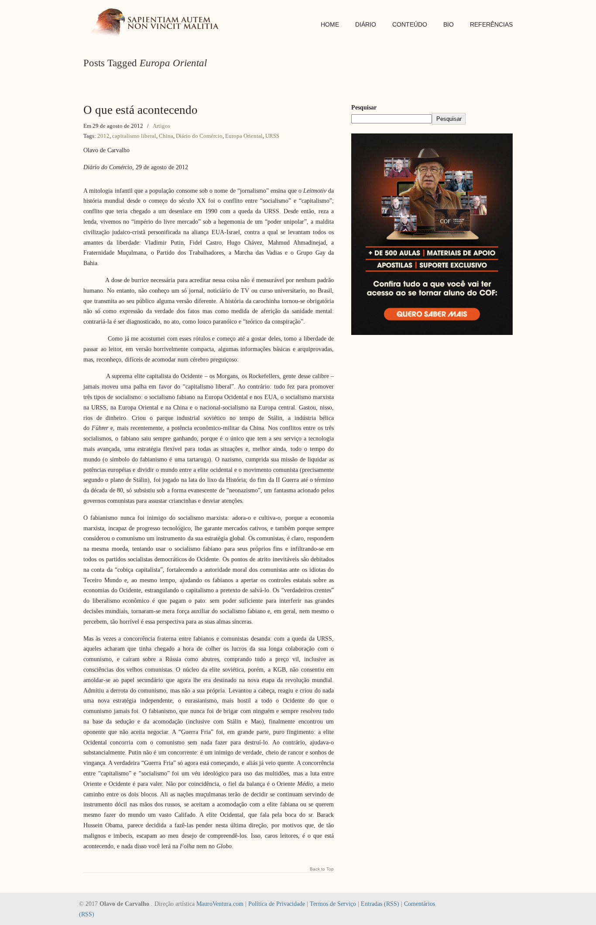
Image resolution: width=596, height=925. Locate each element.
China (166, 136)
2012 (103, 136)
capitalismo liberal (134, 136)
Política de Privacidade (276, 904)
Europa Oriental (244, 136)
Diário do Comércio (199, 136)
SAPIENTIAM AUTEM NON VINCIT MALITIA (157, 23)
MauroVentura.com (219, 904)
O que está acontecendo (140, 109)
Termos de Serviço (333, 904)
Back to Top (322, 869)
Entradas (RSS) (380, 904)
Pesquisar (364, 107)
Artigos (161, 126)
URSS (272, 136)
